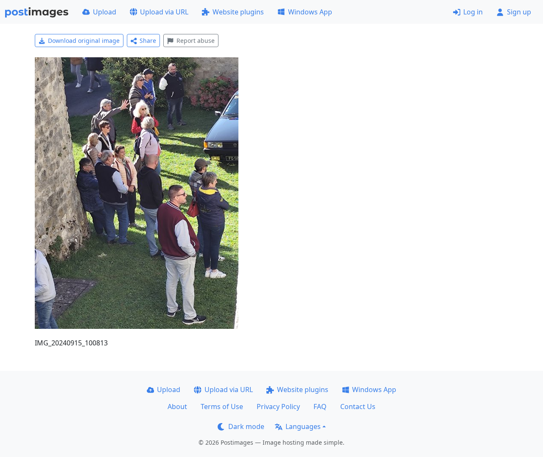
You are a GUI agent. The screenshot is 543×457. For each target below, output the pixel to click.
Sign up (519, 12)
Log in (473, 12)
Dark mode (246, 426)
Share (148, 40)
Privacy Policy (278, 406)
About (177, 406)
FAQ (320, 406)
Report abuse (195, 40)
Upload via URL (164, 12)
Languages (303, 426)
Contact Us (357, 406)
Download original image (84, 40)
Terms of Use (222, 406)
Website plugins (238, 12)
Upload (104, 12)
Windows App (310, 12)
